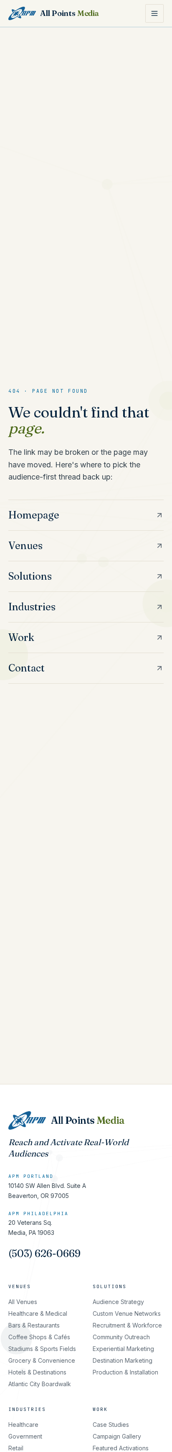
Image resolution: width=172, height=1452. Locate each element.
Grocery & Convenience (41, 1360)
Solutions (109, 1286)
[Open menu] (154, 13)
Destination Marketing (122, 1360)
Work (100, 1409)
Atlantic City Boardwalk (39, 1383)
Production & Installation (125, 1372)
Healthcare (23, 1424)
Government (25, 1436)
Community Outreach (121, 1337)
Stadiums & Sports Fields (42, 1348)
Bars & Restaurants (34, 1325)
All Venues (22, 1301)
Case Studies (111, 1424)
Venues (19, 1286)
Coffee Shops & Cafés (39, 1337)
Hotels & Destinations (37, 1372)
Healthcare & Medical (37, 1313)
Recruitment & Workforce (127, 1325)
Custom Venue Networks (127, 1313)
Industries (27, 1409)
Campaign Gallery (117, 1436)
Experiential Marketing (123, 1348)
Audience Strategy (118, 1301)
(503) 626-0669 (44, 1253)
